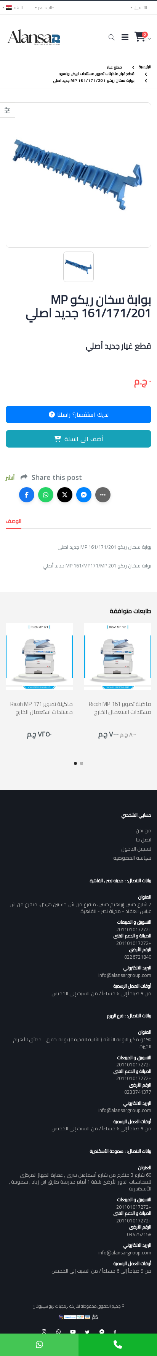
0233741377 (137, 1091)
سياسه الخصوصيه (132, 857)
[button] (111, 37)
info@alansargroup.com (124, 975)
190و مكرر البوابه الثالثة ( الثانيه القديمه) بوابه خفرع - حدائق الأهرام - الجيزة (80, 1043)
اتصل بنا (143, 839)
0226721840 (137, 956)
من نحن (143, 830)
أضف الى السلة (83, 439)
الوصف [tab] (13, 521)
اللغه (18, 7)
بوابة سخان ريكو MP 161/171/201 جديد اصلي (94, 80)
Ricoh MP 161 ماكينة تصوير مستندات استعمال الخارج (120, 707)
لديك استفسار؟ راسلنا (82, 414)
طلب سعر (46, 7)
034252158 (139, 1234)
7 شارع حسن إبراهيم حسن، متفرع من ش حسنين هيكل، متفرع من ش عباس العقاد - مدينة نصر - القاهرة (80, 908)
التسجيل (140, 7)
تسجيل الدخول (136, 848)
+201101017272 (133, 929)
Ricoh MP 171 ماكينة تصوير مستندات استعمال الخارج (41, 707)
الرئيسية (145, 66)
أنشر (10, 478)
